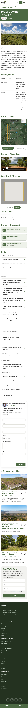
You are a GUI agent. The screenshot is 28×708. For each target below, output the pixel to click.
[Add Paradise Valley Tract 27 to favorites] (2, 48)
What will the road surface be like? (11, 272)
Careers (3, 668)
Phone (4, 429)
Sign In (24, 2)
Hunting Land (4, 623)
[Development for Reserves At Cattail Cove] (14, 519)
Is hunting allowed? (7, 395)
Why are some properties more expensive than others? (10, 332)
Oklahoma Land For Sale (6, 641)
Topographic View (21, 148)
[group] (14, 34)
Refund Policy (17, 696)
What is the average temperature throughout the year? (11, 355)
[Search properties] (17, 2)
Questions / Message (7, 441)
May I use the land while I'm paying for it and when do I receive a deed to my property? (13, 300)
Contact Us (3, 666)
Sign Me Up (14, 596)
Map (10, 207)
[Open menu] (20, 2)
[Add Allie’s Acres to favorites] (21, 492)
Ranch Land (3, 631)
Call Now (7, 705)
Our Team (3, 661)
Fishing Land (3, 628)
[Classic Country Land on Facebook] (8, 700)
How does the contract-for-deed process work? (11, 338)
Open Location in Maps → (7, 211)
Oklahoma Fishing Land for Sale (12, 608)
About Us (3, 659)
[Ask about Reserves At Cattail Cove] (24, 524)
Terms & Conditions (7, 696)
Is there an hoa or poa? (8, 381)
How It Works (4, 674)
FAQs (2, 679)
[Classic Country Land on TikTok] (20, 700)
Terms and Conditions (16, 459)
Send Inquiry (21, 464)
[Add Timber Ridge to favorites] (21, 553)
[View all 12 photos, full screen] (14, 34)
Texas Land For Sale (5, 650)
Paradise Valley (5, 7)
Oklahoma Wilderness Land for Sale (10, 617)
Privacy (13, 696)
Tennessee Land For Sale (6, 648)
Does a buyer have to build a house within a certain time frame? (11, 314)
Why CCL (3, 686)
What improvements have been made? (12, 264)
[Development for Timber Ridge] (14, 549)
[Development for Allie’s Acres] (14, 488)
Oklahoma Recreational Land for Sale (11, 615)
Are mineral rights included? (10, 376)
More (2, 635)
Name (4, 417)
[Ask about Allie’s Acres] (24, 492)
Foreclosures (4, 681)
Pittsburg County (15, 6)
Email (4, 423)
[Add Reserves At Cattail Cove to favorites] (21, 524)
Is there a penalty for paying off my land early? (12, 307)
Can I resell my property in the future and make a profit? (12, 320)
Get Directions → (5, 214)
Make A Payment (4, 684)
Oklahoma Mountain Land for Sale (10, 612)
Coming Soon (4, 688)
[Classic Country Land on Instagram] (12, 700)
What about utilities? (8, 268)
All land (2, 608)
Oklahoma (8, 6)
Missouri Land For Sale (5, 643)
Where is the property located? (10, 259)
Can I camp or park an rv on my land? (12, 385)
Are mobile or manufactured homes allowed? (11, 390)
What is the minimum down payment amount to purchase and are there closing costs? (12, 282)
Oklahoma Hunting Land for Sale (9, 610)
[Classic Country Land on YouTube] (16, 700)
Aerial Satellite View (7, 148)
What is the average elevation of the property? (12, 348)
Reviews (3, 663)
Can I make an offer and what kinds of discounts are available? (12, 326)
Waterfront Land (4, 633)
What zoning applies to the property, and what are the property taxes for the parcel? (13, 366)
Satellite (17, 207)
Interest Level (6, 451)
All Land (3, 6)
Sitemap (22, 696)
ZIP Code (4, 435)
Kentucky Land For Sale (6, 646)
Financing (3, 676)
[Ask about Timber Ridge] (24, 553)
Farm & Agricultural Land (6, 626)
